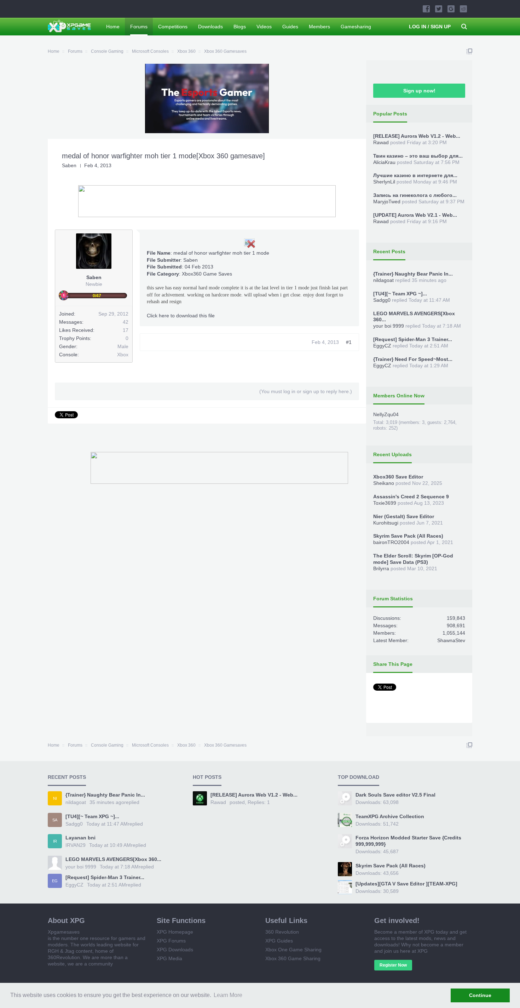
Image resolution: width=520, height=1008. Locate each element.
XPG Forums (171, 941)
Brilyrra (381, 568)
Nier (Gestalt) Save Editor (403, 516)
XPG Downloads (175, 949)
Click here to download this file (181, 315)
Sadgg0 (382, 300)
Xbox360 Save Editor (398, 477)
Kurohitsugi (385, 523)
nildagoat (383, 280)
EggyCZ (382, 346)
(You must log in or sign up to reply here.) (305, 391)
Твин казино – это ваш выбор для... (418, 156)
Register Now (393, 965)
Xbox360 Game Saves (207, 274)
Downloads (210, 26)
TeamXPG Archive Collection (390, 816)
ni (55, 798)
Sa (54, 820)
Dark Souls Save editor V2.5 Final (395, 795)
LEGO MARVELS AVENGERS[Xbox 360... (113, 859)
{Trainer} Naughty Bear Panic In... (413, 274)
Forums (139, 26)
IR (55, 841)
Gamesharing (356, 26)
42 (125, 322)
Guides (290, 26)
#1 (349, 342)
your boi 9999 (388, 326)
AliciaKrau (384, 162)
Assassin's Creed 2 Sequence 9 (411, 496)
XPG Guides (279, 941)
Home (113, 26)
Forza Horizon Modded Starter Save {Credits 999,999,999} (408, 841)
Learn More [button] (228, 995)
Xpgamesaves (64, 932)
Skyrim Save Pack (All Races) (408, 536)
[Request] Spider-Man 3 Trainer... (412, 339)
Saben (69, 165)
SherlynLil (384, 182)
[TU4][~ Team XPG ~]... (400, 293)
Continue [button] (480, 995)
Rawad (381, 142)
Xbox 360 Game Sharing (292, 958)
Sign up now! (419, 91)
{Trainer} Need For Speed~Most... (412, 359)
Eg (55, 881)
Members (319, 26)
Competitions (172, 26)
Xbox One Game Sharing (293, 949)
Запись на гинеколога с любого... (415, 195)
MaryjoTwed (386, 201)
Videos (264, 26)
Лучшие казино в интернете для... (415, 175)
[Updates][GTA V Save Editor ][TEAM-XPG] (406, 884)
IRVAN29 (75, 845)
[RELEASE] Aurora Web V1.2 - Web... (416, 136)
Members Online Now (398, 395)
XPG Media (169, 958)
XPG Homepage (175, 932)
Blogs (239, 26)
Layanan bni (80, 837)
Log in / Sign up (430, 26)
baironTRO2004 (391, 542)
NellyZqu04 (386, 414)
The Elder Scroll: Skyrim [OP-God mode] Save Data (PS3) (413, 559)
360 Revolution (282, 932)
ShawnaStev (451, 640)
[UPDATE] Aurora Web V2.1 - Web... (415, 215)
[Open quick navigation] (469, 51)
